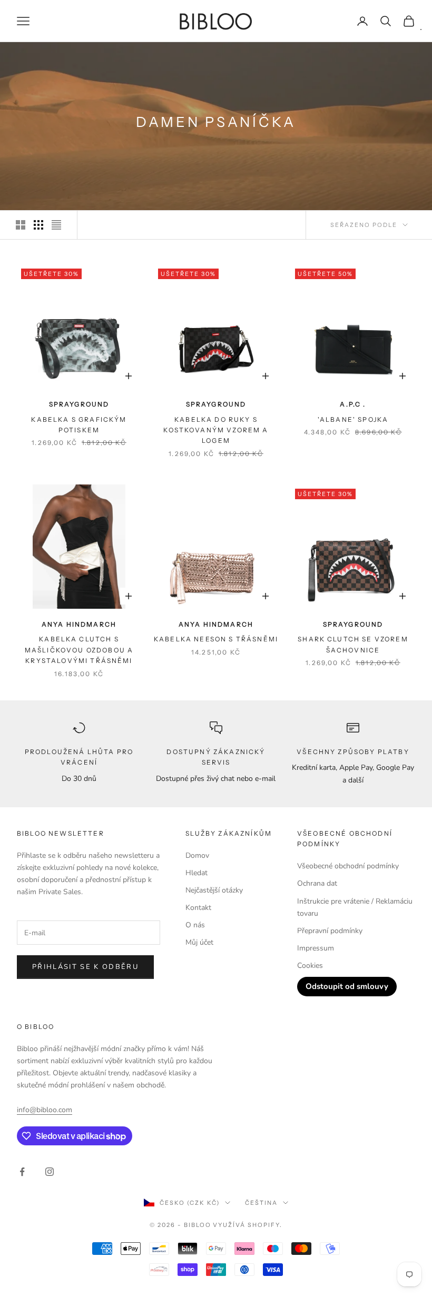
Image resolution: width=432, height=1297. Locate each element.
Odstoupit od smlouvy (347, 986)
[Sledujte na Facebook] (22, 1171)
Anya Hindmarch (79, 624)
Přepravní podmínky (329, 931)
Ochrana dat (317, 883)
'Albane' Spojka (353, 419)
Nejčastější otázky (214, 890)
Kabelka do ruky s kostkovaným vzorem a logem (215, 430)
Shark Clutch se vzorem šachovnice (353, 644)
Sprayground (79, 404)
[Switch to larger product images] (20, 225)
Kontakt (198, 908)
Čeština (261, 1202)
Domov (197, 855)
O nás (195, 925)
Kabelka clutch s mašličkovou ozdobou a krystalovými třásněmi (79, 650)
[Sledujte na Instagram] (49, 1171)
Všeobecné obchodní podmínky (348, 866)
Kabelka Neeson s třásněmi (216, 639)
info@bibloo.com (44, 1110)
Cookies (310, 966)
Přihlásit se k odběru (85, 967)
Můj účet (199, 942)
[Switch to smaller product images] (38, 225)
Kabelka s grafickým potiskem (78, 424)
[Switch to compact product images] (56, 225)
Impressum (315, 948)
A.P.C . (353, 404)
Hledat (196, 873)
